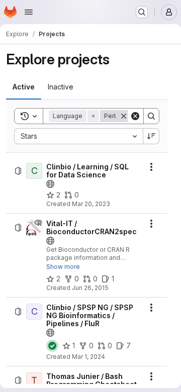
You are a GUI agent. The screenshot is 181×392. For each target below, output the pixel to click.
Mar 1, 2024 (88, 356)
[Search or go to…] (142, 12)
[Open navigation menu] (29, 12)
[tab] (23, 87)
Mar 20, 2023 (91, 204)
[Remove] (124, 116)
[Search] (151, 116)
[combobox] (78, 136)
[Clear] (135, 116)
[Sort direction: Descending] (151, 136)
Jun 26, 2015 (90, 287)
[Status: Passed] (52, 346)
